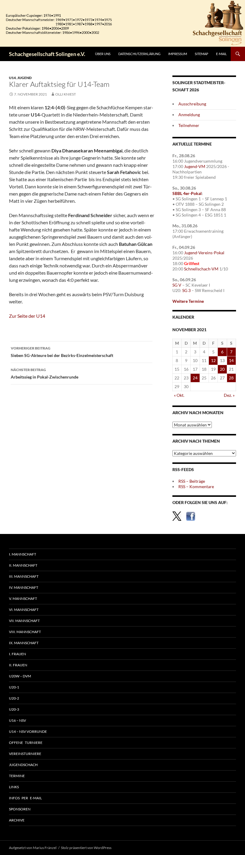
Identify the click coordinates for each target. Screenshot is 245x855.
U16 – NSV (17, 720)
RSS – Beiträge (191, 481)
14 (231, 360)
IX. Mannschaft (24, 643)
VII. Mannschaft (24, 620)
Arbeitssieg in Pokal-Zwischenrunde (44, 373)
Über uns (103, 54)
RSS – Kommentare (196, 486)
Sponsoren (19, 809)
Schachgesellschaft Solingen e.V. (47, 54)
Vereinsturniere (25, 753)
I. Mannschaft (22, 554)
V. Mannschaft (23, 598)
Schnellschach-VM (201, 268)
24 (195, 377)
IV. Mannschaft (23, 587)
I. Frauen (17, 654)
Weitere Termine (188, 301)
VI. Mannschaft (24, 609)
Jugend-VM (194, 166)
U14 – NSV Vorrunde (28, 731)
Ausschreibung (192, 103)
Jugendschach (23, 764)
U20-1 (14, 687)
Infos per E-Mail (25, 798)
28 (231, 377)
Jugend (24, 77)
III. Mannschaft (24, 576)
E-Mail (221, 54)
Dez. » (229, 395)
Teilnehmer (188, 125)
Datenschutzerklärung (139, 54)
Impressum (177, 54)
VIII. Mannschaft (25, 631)
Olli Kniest (65, 94)
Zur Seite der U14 (27, 316)
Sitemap (201, 54)
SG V (176, 284)
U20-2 (14, 698)
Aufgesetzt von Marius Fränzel (32, 847)
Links (14, 787)
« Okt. (179, 395)
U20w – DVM (20, 676)
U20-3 (14, 709)
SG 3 (186, 290)
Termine (17, 776)
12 (213, 360)
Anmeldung (189, 114)
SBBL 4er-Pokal (187, 193)
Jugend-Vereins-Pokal (204, 252)
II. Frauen (18, 665)
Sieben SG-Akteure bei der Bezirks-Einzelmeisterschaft (62, 352)
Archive (16, 820)
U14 (12, 77)
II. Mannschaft (23, 565)
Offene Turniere (25, 742)
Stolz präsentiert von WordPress (86, 847)
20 (222, 369)
